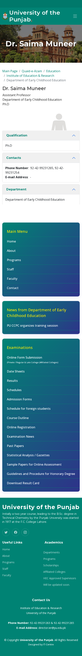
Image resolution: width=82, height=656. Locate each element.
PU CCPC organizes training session (32, 325)
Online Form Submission (32, 359)
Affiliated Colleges (54, 571)
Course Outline (18, 418)
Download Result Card (23, 483)
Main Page (10, 71)
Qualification (16, 135)
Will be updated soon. (56, 584)
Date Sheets (16, 371)
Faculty (12, 279)
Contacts (13, 158)
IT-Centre (48, 644)
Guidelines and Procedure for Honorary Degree (41, 474)
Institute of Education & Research (30, 76)
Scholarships (51, 565)
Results (12, 381)
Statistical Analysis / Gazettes (28, 455)
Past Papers (15, 446)
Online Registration (21, 427)
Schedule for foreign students (29, 408)
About (11, 251)
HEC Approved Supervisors (59, 578)
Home (11, 241)
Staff (10, 269)
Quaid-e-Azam (32, 71)
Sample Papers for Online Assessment (34, 464)
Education (53, 71)
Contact (12, 288)
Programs (14, 260)
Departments (51, 552)
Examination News (20, 436)
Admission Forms (19, 399)
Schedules (14, 390)
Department (16, 189)
